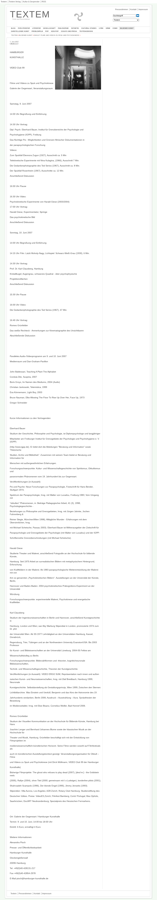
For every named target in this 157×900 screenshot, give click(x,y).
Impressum (143, 9)
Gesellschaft (49, 28)
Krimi (108, 28)
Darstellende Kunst (20, 31)
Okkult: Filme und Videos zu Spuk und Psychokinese (56, 35)
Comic (115, 28)
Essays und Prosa (69, 31)
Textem (4, 2)
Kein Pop (55, 31)
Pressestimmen (121, 9)
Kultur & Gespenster (31, 2)
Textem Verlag (15, 2)
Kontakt (133, 9)
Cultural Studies (88, 28)
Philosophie (63, 28)
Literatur (36, 28)
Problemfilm (37, 31)
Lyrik (101, 28)
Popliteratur (24, 28)
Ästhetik (75, 28)
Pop (47, 31)
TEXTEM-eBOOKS (86, 31)
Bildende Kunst (127, 28)
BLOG (13, 28)
